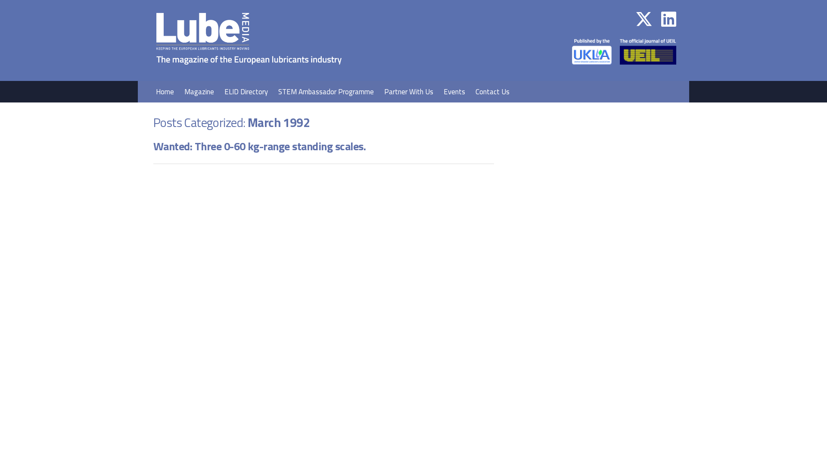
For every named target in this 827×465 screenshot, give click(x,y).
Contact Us (493, 91)
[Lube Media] (249, 75)
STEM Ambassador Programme (326, 91)
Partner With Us (408, 91)
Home (165, 91)
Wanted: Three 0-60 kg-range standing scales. (259, 146)
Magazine (199, 91)
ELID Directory (246, 91)
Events (454, 91)
